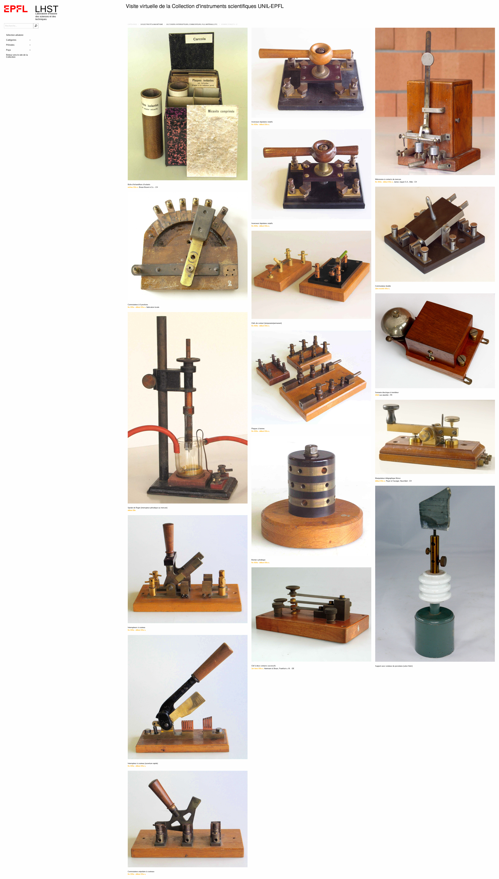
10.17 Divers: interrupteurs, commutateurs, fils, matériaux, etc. (192, 24)
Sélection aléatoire (14, 35)
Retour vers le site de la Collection (17, 56)
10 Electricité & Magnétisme (151, 24)
